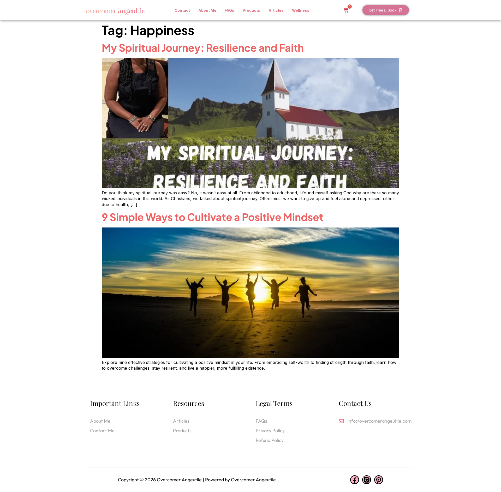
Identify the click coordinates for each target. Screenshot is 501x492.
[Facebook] (354, 479)
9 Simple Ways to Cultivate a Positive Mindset (212, 217)
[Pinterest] (378, 479)
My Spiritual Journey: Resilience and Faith (203, 47)
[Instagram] (366, 479)
